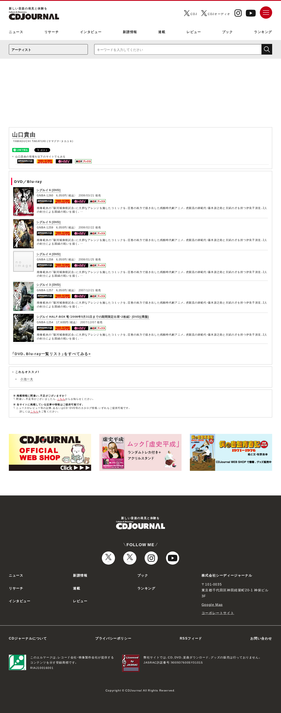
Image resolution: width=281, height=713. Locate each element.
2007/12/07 (88, 322)
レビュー (194, 31)
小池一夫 (26, 379)
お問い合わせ (261, 638)
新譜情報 (130, 31)
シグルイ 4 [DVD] (48, 254)
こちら (61, 399)
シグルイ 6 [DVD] (48, 190)
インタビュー (91, 31)
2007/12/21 (86, 290)
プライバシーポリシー (113, 638)
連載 (161, 31)
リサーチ (51, 31)
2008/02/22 (86, 227)
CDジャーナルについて (28, 638)
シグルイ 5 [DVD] (48, 222)
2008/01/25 (86, 259)
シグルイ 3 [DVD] (48, 284)
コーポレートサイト (218, 612)
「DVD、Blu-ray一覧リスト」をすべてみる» (51, 353)
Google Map (212, 604)
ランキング (263, 31)
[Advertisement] (140, 95)
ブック (227, 31)
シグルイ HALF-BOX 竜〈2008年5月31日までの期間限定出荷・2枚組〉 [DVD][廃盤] (92, 316)
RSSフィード (191, 638)
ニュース (16, 31)
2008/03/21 (86, 195)
